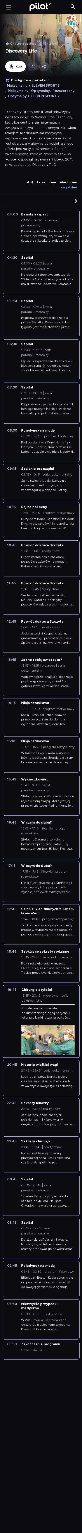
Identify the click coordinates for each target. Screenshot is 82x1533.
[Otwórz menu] (8, 7)
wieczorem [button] (68, 182)
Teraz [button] (41, 182)
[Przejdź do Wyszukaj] (73, 7)
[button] (76, 201)
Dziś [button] (30, 182)
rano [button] (52, 182)
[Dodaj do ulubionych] (32, 66)
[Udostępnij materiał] (44, 66)
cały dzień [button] (69, 187)
